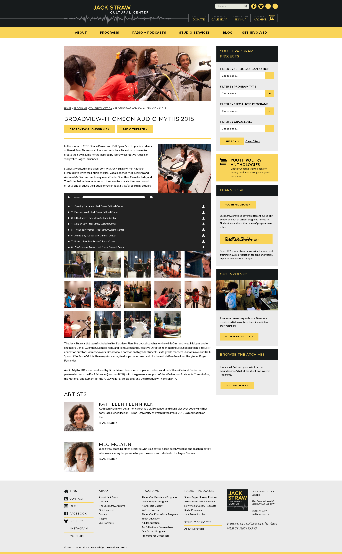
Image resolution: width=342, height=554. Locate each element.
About (81, 32)
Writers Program (151, 509)
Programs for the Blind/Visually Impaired (241, 238)
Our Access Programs (154, 531)
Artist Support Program (155, 501)
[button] (68, 197)
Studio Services (194, 32)
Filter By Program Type (238, 86)
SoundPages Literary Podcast (200, 497)
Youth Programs (236, 204)
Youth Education (100, 108)
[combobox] (247, 75)
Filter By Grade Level (236, 121)
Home (67, 108)
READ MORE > (108, 422)
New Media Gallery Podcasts (200, 505)
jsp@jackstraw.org (260, 514)
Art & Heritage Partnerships (157, 527)
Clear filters (252, 141)
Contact (103, 501)
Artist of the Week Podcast (199, 501)
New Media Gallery (152, 505)
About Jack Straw (108, 497)
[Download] (203, 206)
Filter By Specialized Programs (244, 104)
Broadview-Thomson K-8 (88, 129)
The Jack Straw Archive (112, 505)
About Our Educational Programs (160, 514)
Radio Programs (193, 509)
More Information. (238, 336)
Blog (227, 32)
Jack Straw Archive (194, 514)
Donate (103, 514)
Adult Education (151, 522)
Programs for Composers (155, 535)
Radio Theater (134, 129)
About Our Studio (194, 528)
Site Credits (121, 547)
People (103, 518)
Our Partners (106, 522)
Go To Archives (236, 385)
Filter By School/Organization (245, 68)
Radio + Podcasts (149, 32)
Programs (109, 32)
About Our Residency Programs (159, 497)
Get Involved (254, 32)
